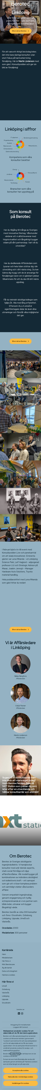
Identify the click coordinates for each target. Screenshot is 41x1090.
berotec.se (20, 1009)
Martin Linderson (26, 61)
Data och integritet (9, 971)
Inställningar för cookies (20, 1083)
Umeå (4, 986)
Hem (4, 954)
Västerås (5, 992)
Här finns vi (6, 961)
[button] (37, 4)
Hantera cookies (8, 975)
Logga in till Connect (20, 1027)
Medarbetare (7, 957)
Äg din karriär (7, 967)
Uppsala (5, 999)
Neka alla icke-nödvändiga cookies (20, 1077)
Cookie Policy (15, 1054)
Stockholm (6, 1003)
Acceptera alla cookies (20, 1070)
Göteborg (6, 989)
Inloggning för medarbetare (20, 1025)
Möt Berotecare (8, 964)
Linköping (5, 996)
